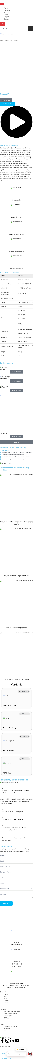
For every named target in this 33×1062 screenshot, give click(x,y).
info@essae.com (16, 945)
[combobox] (13, 28)
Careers (6, 14)
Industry (6, 12)
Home (6, 6)
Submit (5, 903)
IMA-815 (3, 388)
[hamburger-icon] (2, 4)
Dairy (2, 142)
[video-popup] (16, 137)
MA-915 (2, 369)
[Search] (30, 28)
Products (7, 10)
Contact (6, 19)
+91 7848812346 (16, 964)
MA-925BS (3, 434)
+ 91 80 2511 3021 (16, 966)
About (6, 8)
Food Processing (9, 142)
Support (6, 17)
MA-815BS (3, 378)
